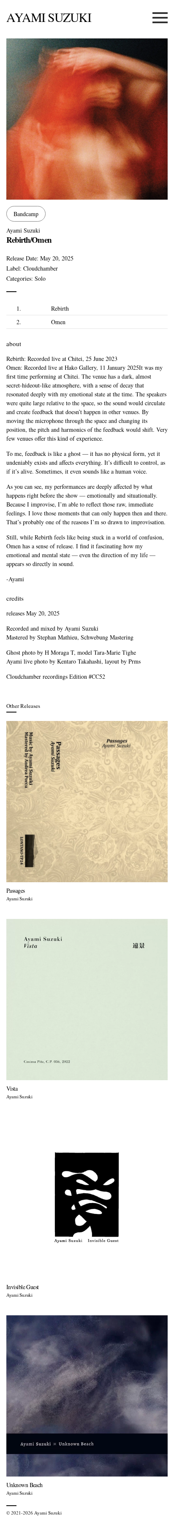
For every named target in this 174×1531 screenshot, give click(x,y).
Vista (11, 1088)
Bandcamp (26, 214)
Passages (15, 890)
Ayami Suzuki (48, 16)
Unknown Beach (24, 1485)
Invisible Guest (22, 1287)
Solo (40, 278)
